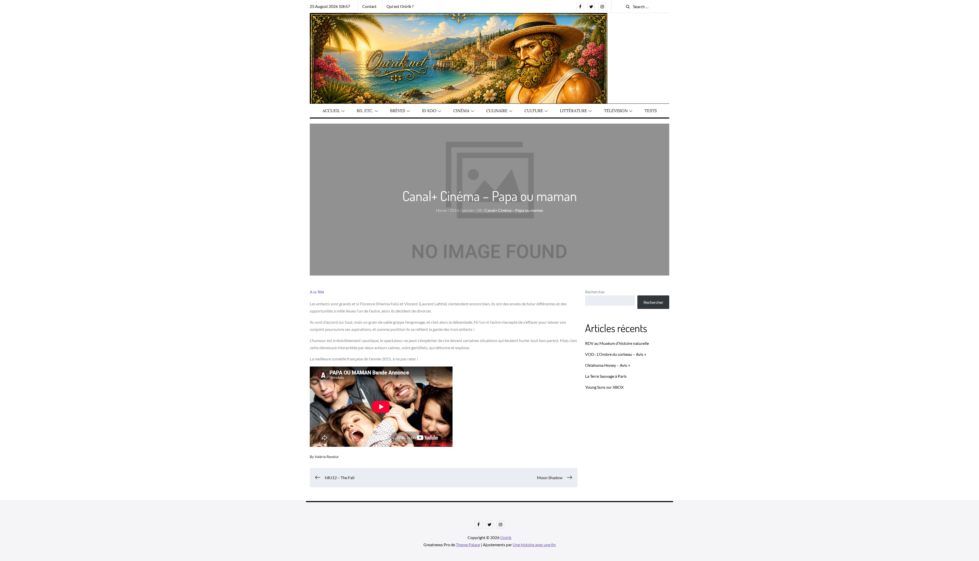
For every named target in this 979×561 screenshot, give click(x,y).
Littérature (573, 110)
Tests (651, 110)
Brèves (397, 110)
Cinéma (461, 110)
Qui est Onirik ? (400, 6)
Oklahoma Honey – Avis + (607, 365)
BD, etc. (365, 110)
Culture (533, 110)
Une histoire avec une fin (534, 544)
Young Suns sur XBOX (604, 387)
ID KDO (429, 110)
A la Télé (317, 291)
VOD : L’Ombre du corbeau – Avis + (615, 354)
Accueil (331, 110)
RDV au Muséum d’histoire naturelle (617, 343)
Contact (369, 6)
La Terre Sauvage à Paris (606, 376)
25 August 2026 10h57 (330, 6)
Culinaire (497, 110)
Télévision (616, 110)
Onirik (505, 537)
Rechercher (595, 291)
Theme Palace (468, 544)
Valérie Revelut (327, 456)
